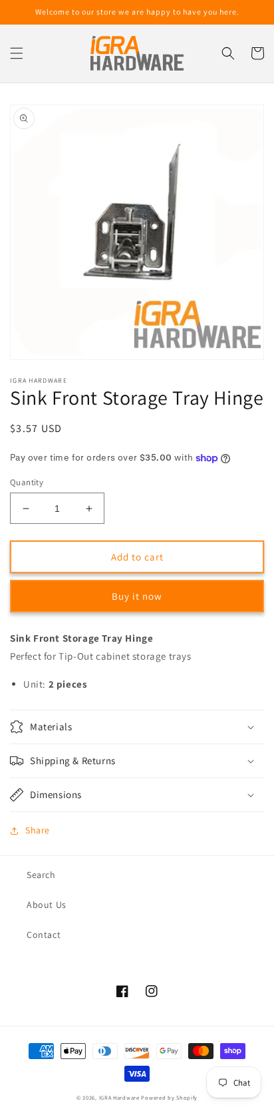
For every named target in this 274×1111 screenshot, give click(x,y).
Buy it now (137, 596)
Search (41, 875)
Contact (44, 935)
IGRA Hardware (119, 1097)
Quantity (26, 482)
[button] (16, 53)
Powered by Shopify (169, 1097)
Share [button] (37, 830)
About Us (47, 905)
